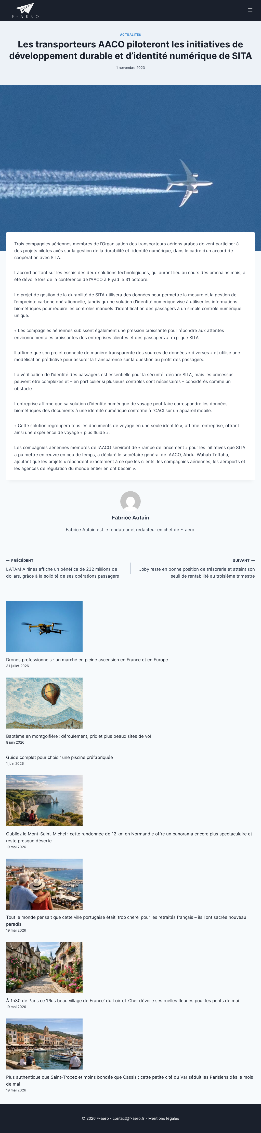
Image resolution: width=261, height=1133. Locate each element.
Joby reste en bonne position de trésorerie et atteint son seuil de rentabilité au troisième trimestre (197, 568)
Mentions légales (163, 1118)
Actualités (130, 34)
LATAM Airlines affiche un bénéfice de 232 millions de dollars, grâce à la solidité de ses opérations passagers (62, 568)
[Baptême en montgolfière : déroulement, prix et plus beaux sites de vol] (130, 703)
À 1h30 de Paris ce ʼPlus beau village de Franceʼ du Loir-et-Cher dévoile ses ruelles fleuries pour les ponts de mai (122, 1000)
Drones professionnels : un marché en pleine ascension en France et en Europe (87, 659)
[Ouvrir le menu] (250, 10)
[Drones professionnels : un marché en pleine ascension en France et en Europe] (130, 626)
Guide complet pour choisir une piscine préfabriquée (59, 757)
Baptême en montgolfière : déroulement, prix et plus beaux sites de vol (78, 736)
